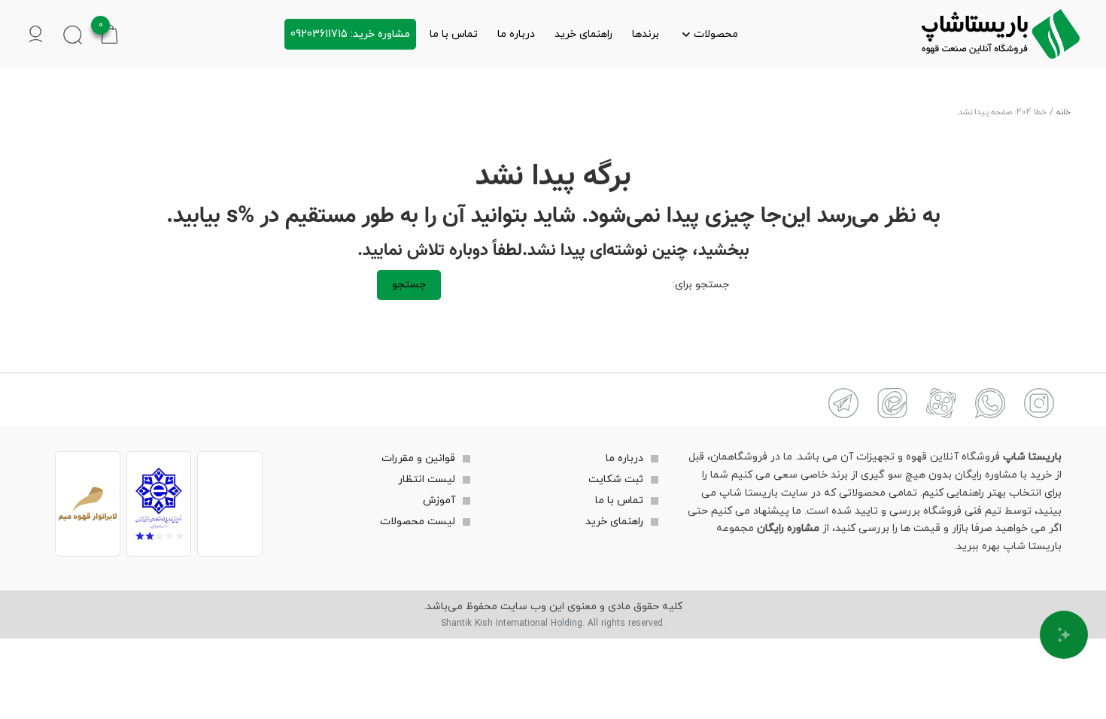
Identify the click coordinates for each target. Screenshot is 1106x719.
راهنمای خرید (583, 34)
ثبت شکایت (615, 479)
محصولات (716, 34)
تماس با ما (454, 34)
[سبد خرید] (109, 33)
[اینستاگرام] (1039, 403)
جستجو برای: (701, 285)
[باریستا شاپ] (1001, 33)
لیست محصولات (417, 521)
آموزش (439, 500)
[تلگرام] (843, 403)
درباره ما (516, 34)
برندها (645, 34)
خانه (1063, 112)
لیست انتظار (426, 479)
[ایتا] (892, 403)
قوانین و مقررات (418, 458)
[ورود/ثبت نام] (35, 34)
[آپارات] (941, 403)
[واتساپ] (990, 403)
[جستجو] (72, 34)
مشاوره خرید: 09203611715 (350, 34)
